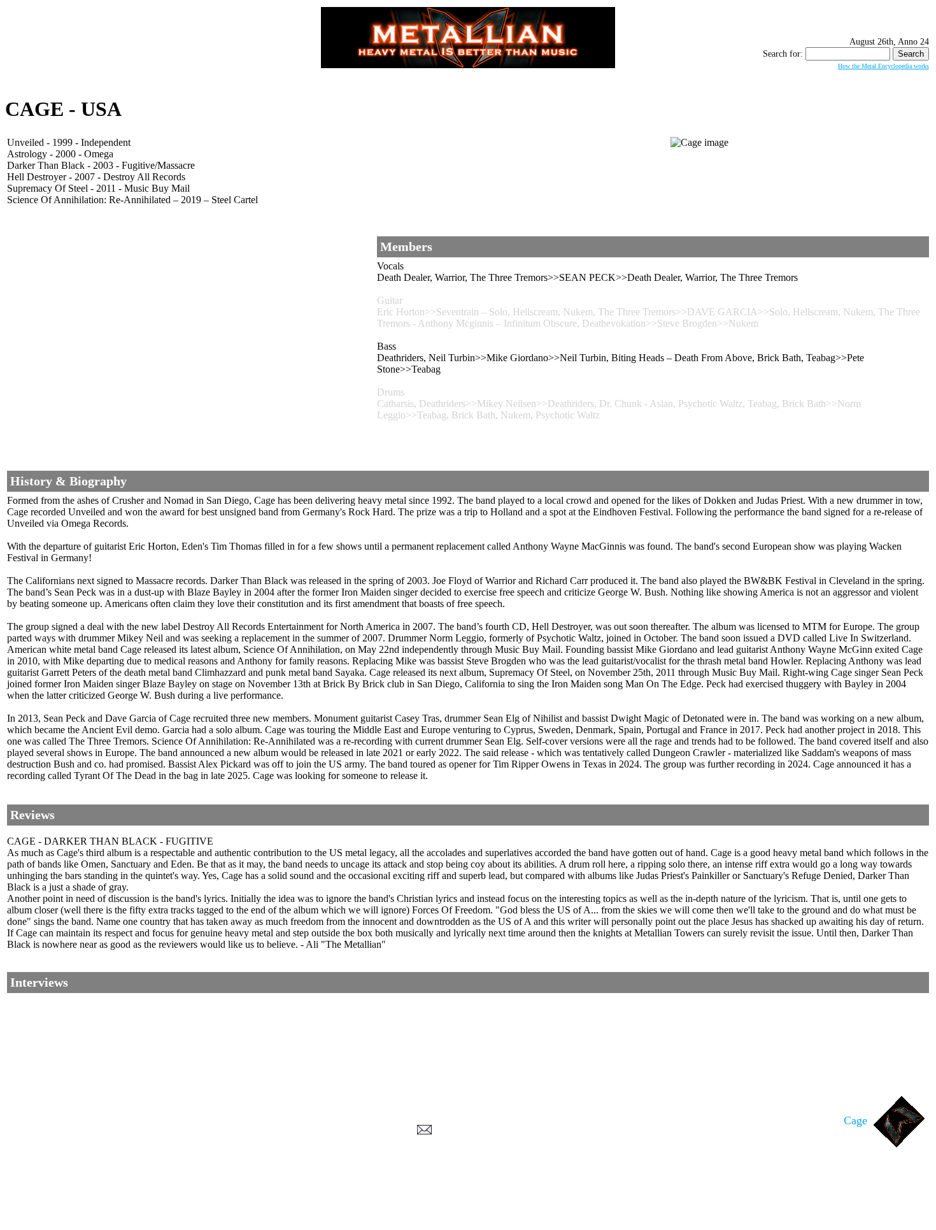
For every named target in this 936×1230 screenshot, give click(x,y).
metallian (363, 1205)
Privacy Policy (468, 1218)
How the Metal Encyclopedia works (883, 65)
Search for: (783, 54)
